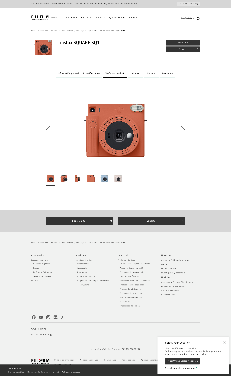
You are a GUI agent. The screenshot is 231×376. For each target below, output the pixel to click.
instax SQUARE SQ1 (83, 31)
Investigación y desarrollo (173, 273)
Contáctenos (110, 360)
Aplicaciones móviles (150, 360)
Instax (36, 268)
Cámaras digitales (41, 264)
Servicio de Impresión (43, 276)
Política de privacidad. (71, 372)
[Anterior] (48, 130)
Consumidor (43, 31)
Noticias (165, 277)
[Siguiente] (183, 130)
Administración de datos (131, 297)
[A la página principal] (40, 17)
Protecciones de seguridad (132, 285)
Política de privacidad (64, 360)
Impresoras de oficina (130, 306)
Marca (164, 264)
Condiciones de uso (89, 360)
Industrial (123, 255)
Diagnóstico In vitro (86, 276)
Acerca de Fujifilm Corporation (175, 260)
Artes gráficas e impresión (132, 268)
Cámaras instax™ (66, 31)
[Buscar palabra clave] (198, 19)
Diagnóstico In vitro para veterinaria (94, 281)
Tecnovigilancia (84, 285)
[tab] (50, 180)
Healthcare (80, 255)
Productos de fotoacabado (132, 272)
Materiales (125, 302)
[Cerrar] (224, 342)
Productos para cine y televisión (135, 281)
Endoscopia (82, 268)
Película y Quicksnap (42, 272)
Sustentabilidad (168, 269)
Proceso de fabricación (130, 289)
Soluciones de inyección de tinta (135, 264)
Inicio (33, 31)
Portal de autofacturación (173, 286)
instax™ (54, 31)
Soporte (34, 281)
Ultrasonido (82, 272)
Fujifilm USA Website (188, 4)
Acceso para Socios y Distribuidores (177, 282)
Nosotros (166, 255)
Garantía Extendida (170, 291)
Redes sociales (128, 360)
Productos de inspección (131, 293)
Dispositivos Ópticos (129, 276)
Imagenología (83, 264)
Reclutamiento (168, 295)
